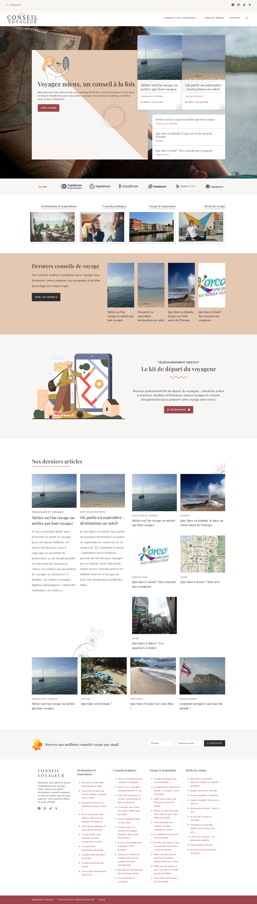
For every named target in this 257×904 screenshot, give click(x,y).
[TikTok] (244, 4)
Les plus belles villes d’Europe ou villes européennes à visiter (92, 838)
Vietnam (85, 699)
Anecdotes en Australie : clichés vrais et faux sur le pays (202, 828)
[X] (249, 4)
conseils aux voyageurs (180, 18)
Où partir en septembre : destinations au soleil (203, 87)
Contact (235, 18)
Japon (183, 577)
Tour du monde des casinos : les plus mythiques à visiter (163, 826)
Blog (102, 900)
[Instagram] (238, 4)
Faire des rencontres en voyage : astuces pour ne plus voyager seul (129, 799)
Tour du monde (214, 18)
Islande (159, 141)
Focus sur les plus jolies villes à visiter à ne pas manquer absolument (93, 818)
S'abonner (214, 743)
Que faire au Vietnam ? (96, 704)
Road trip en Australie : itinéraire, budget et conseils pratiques (204, 782)
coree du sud (162, 155)
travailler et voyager (152, 96)
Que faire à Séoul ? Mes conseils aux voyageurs (184, 150)
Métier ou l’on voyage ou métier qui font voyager (159, 87)
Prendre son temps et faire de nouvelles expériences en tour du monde (167, 846)
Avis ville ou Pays (193, 96)
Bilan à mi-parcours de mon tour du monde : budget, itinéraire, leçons (166, 858)
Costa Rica (136, 699)
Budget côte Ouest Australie (203, 790)
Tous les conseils (46, 297)
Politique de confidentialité (76, 900)
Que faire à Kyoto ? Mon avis (200, 582)
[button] (247, 17)
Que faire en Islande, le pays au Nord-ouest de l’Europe (184, 135)
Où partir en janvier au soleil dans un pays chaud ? (94, 806)
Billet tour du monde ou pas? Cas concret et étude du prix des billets (166, 870)
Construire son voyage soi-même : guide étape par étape (129, 810)
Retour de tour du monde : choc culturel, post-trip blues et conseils (167, 814)
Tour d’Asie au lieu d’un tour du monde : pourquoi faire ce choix (94, 794)
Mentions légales (43, 900)
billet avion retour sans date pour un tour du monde (165, 802)
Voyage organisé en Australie (204, 795)
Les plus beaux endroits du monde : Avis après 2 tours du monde (167, 790)
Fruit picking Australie (201, 844)
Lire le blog (48, 107)
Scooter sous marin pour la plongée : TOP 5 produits (130, 846)
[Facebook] (233, 4)
